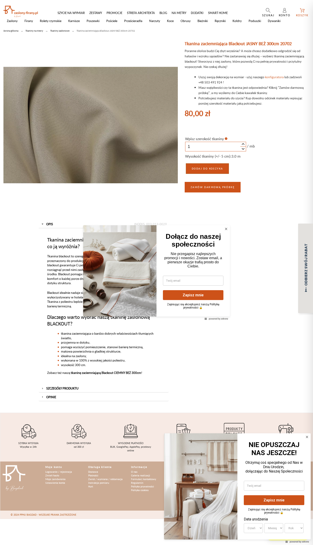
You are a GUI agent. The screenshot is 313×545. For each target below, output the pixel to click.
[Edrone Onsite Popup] (156, 272)
